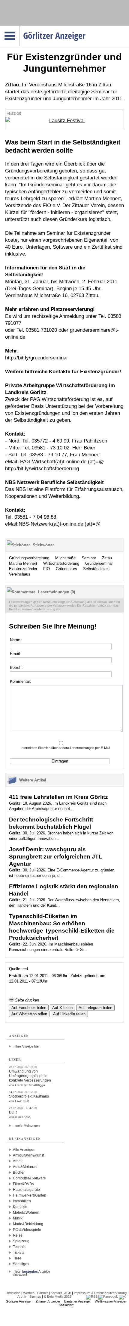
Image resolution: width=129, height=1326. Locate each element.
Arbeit (17, 1161)
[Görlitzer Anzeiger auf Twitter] (122, 1296)
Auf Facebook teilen (28, 1007)
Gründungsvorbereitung (29, 558)
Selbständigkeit (96, 569)
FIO (46, 569)
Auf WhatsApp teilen (29, 1014)
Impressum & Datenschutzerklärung (100, 1293)
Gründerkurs (66, 569)
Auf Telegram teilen (95, 1007)
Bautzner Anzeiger (77, 1301)
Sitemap (35, 1296)
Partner (42, 1293)
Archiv (22, 1296)
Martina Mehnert (23, 563)
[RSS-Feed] (92, 1296)
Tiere (17, 1258)
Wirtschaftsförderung (61, 563)
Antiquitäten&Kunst (28, 1155)
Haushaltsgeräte (26, 1189)
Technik (19, 1246)
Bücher (19, 1172)
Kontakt (56, 1293)
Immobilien (22, 1201)
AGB (67, 1293)
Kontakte (20, 1206)
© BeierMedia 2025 (57, 1296)
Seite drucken (26, 1000)
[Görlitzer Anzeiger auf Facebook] (108, 1296)
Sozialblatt (66, 1305)
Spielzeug (21, 1241)
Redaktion (13, 1293)
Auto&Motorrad (25, 1166)
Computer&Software (29, 1178)
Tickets (18, 1252)
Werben (28, 1293)
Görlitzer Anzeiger (19, 1301)
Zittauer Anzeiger (48, 1301)
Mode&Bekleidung (28, 1223)
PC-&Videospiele (27, 1229)
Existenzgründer (23, 569)
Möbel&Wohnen (26, 1212)
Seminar (89, 558)
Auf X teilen (62, 1007)
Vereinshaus (19, 574)
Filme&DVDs (23, 1183)
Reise (17, 1235)
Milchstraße (65, 558)
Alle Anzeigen (24, 1149)
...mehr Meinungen (26, 1125)
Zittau (107, 558)
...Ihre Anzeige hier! (26, 1046)
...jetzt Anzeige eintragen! (31, 1271)
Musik (17, 1218)
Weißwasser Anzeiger (111, 1301)
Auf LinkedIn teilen (69, 1014)
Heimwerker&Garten (29, 1195)
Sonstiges (21, 1263)
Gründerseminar (99, 563)
